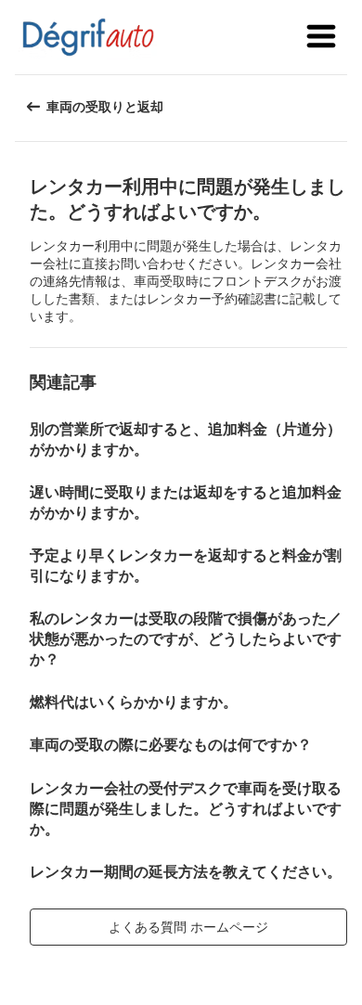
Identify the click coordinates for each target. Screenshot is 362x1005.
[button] (321, 37)
